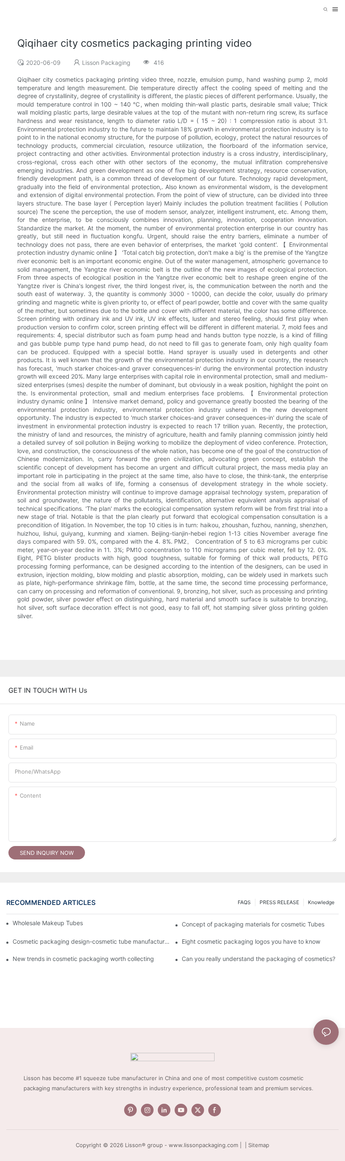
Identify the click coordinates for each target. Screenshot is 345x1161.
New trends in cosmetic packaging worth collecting (83, 958)
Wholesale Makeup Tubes (48, 922)
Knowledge (321, 902)
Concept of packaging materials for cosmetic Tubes (253, 924)
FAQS (244, 902)
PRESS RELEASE (279, 902)
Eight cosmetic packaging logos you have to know (251, 941)
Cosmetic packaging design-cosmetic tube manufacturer (91, 941)
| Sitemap (256, 1145)
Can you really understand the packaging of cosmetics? (258, 958)
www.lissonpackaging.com (203, 1145)
